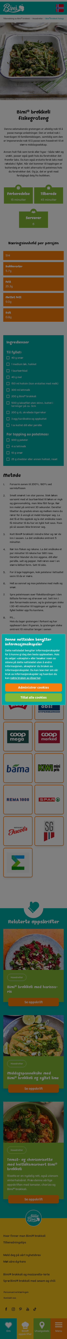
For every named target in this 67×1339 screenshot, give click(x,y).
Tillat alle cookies (33, 697)
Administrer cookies (33, 687)
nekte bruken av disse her (25, 678)
